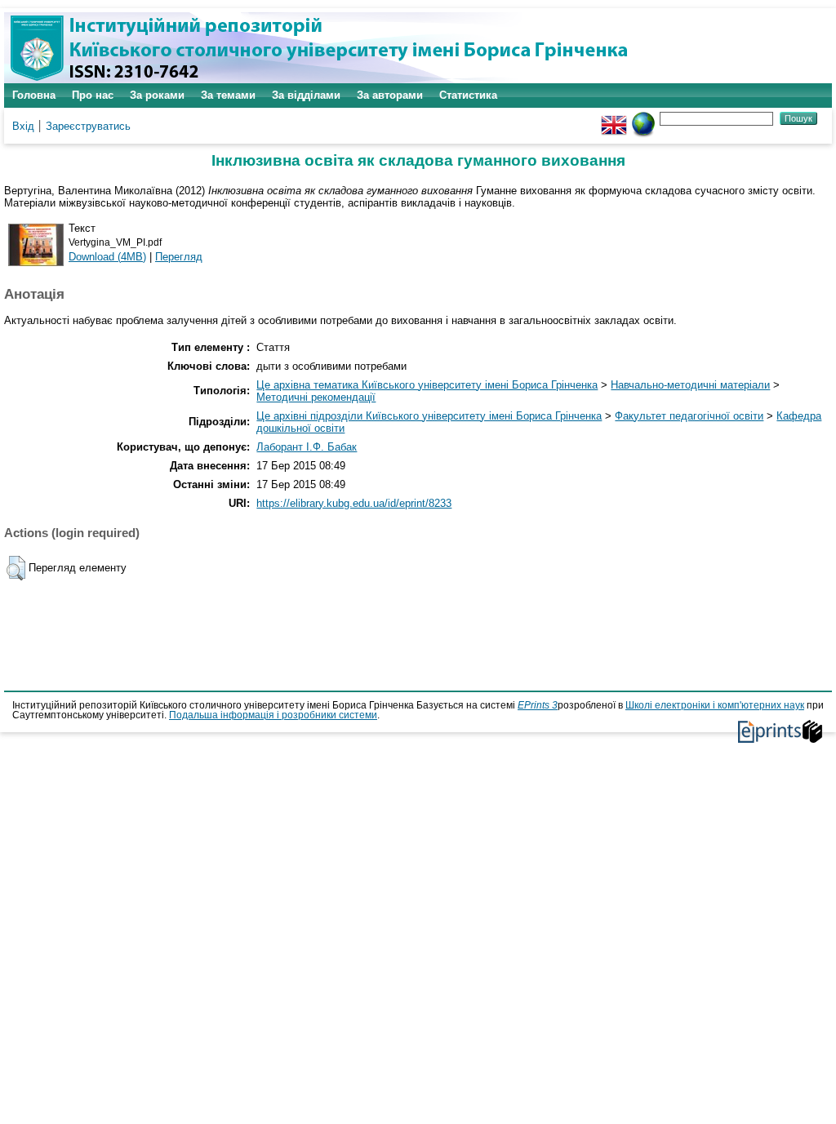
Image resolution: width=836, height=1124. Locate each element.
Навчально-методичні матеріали (690, 385)
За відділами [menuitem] (306, 95)
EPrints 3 (538, 705)
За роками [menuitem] (157, 95)
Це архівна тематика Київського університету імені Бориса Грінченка (427, 385)
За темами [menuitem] (228, 95)
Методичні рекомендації (316, 397)
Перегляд (178, 257)
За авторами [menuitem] (390, 95)
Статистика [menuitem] (468, 95)
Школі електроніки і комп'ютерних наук (714, 705)
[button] (16, 568)
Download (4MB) (107, 257)
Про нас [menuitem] (92, 95)
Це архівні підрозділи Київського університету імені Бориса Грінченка (429, 416)
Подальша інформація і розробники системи (273, 715)
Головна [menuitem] (34, 95)
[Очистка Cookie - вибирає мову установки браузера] (643, 118)
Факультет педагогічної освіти (689, 416)
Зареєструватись (88, 126)
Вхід (23, 126)
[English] (614, 118)
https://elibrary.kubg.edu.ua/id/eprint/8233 (353, 503)
